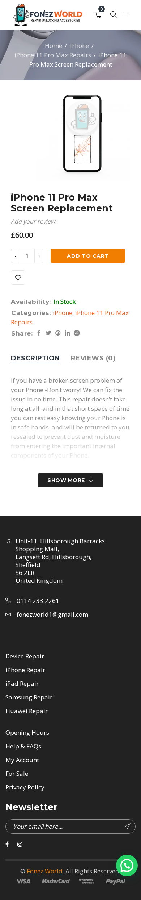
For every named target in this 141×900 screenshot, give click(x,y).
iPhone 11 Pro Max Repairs (52, 55)
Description (35, 358)
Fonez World (45, 871)
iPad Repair (22, 683)
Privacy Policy (24, 787)
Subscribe (128, 826)
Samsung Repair (28, 697)
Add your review (33, 221)
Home (53, 45)
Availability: (31, 301)
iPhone (79, 45)
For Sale (16, 773)
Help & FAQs (23, 746)
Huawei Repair (26, 711)
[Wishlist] (18, 277)
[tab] (35, 358)
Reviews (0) (93, 358)
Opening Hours (27, 732)
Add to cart (88, 256)
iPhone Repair (25, 670)
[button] (127, 865)
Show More (66, 480)
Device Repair (24, 656)
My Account (22, 760)
